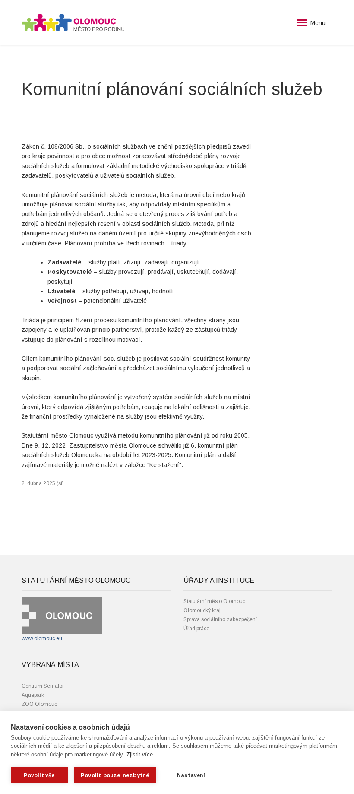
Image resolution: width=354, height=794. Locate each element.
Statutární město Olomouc (214, 601)
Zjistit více (139, 754)
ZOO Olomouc (39, 704)
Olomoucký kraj (202, 610)
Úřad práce (196, 629)
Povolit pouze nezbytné (115, 775)
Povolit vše (39, 775)
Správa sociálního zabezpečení (220, 619)
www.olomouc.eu (42, 638)
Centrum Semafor (43, 686)
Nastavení (191, 775)
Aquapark (33, 695)
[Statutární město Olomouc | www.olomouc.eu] (62, 616)
